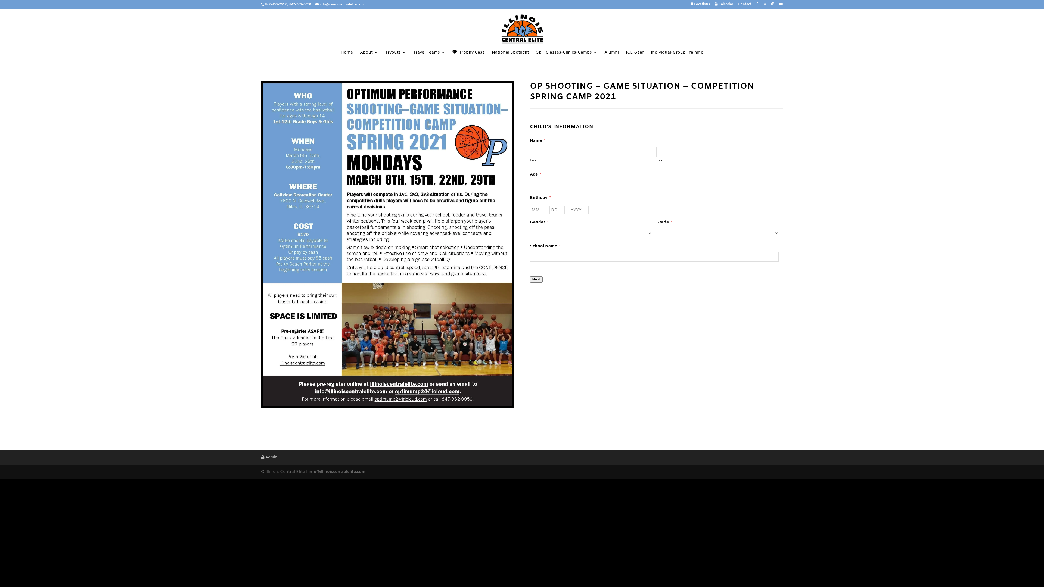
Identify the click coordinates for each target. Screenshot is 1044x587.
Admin (271, 457)
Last (660, 160)
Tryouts (393, 53)
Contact (744, 5)
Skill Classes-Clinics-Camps (564, 53)
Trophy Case (471, 52)
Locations (701, 4)
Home (347, 53)
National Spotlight (510, 53)
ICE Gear (635, 53)
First (534, 160)
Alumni (611, 53)
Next (536, 279)
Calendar (725, 4)
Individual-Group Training (677, 53)
